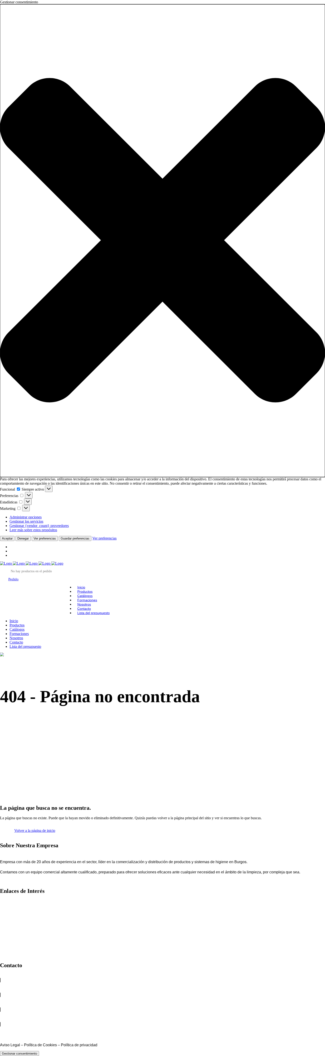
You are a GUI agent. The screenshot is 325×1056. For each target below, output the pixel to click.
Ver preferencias (45, 538)
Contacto (7, 946)
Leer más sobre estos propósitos (33, 530)
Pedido (13, 579)
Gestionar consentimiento (19, 1053)
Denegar (23, 538)
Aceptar (7, 538)
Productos (8, 908)
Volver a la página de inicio (34, 831)
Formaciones (11, 927)
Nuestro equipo (13, 937)
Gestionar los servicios (26, 521)
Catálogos (8, 918)
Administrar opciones (26, 517)
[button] (162, 240)
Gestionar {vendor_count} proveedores (39, 526)
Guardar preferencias (75, 538)
